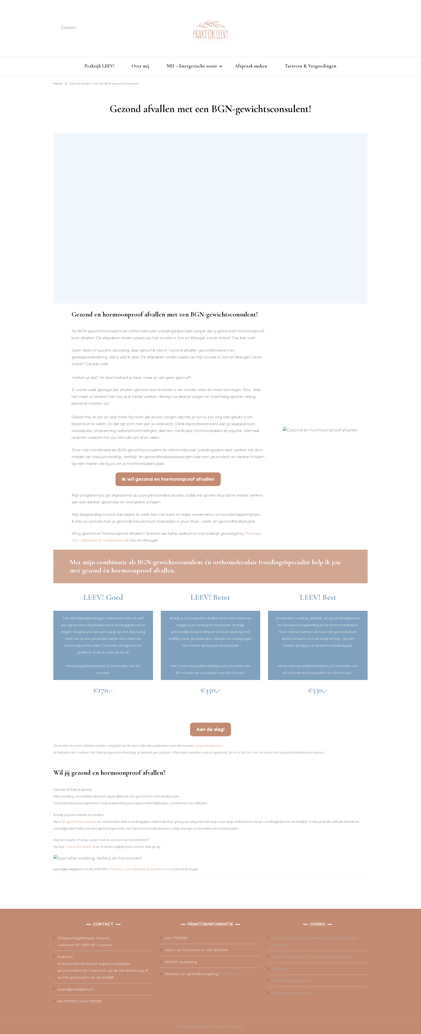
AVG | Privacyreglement (292, 980)
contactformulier (78, 847)
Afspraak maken (251, 66)
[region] (210, 218)
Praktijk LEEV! (99, 66)
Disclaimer (280, 969)
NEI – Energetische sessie (192, 66)
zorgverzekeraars (208, 745)
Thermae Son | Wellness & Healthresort (139, 869)
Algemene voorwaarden (292, 992)
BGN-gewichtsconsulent (77, 821)
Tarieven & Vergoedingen (310, 66)
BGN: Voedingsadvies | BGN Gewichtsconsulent (312, 957)
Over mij (140, 66)
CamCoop (228, 974)
